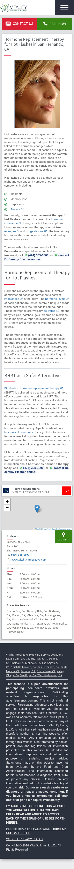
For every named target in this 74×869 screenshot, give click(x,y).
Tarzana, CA (28, 671)
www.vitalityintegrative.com (29, 560)
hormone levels (55, 298)
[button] (37, 508)
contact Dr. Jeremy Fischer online (36, 257)
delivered (50, 310)
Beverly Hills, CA (35, 659)
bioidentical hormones (18, 432)
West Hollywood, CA (49, 675)
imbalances (11, 298)
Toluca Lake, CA (46, 671)
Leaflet (38, 529)
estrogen (10, 231)
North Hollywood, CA (23, 667)
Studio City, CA (15, 659)
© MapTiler (46, 529)
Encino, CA (17, 663)
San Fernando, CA (48, 667)
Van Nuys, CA (28, 675)
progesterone (34, 231)
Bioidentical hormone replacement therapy (31, 388)
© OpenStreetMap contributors (60, 529)
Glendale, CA (33, 663)
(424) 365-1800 (20, 555)
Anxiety (15, 209)
